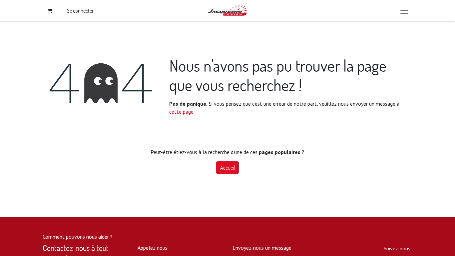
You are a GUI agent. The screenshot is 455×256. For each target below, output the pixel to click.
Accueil (227, 167)
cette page (181, 111)
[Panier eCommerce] (50, 11)
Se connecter (80, 10)
